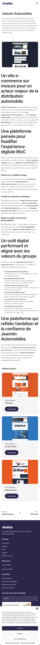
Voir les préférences (20, 639)
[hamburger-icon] (37, 3)
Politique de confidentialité (12, 643)
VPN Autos (9, 403)
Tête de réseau (10, 400)
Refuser (20, 633)
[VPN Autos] (20, 385)
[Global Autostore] (20, 472)
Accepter (20, 628)
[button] (37, 609)
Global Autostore (11, 490)
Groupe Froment (10, 447)
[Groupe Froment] (20, 428)
